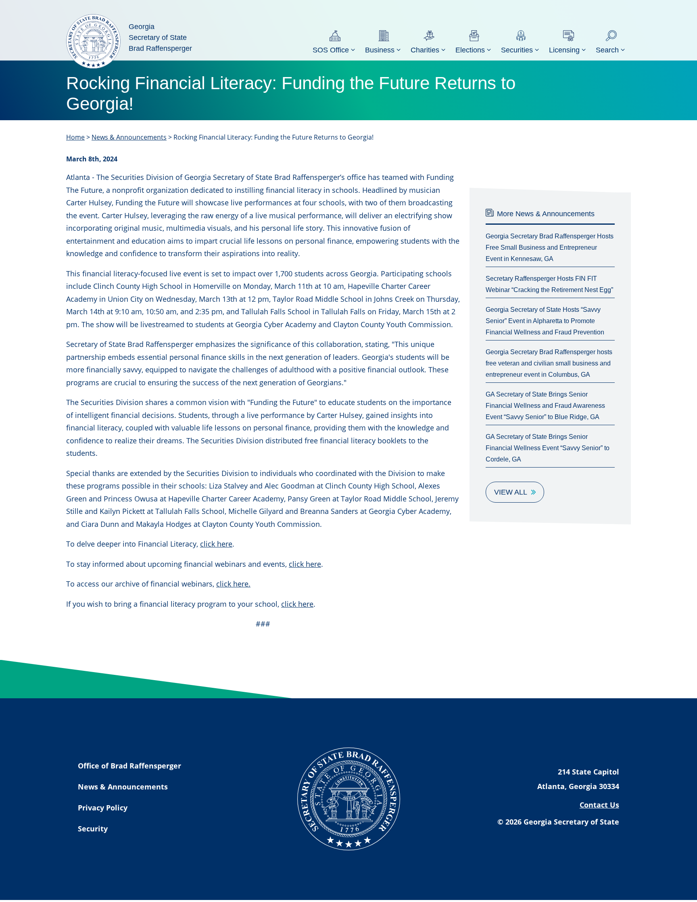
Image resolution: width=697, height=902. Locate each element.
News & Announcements (129, 137)
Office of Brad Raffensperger (129, 765)
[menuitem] (335, 41)
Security (93, 828)
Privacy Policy (102, 807)
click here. (233, 584)
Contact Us (599, 805)
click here (216, 544)
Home (75, 137)
